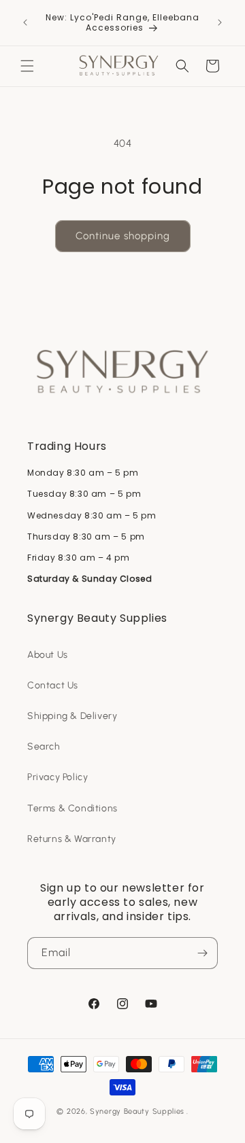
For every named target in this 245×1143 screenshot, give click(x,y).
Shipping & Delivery (72, 716)
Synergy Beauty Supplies (137, 1111)
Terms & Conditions (72, 808)
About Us (47, 655)
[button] (27, 66)
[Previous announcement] (25, 22)
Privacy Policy (57, 777)
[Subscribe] (202, 953)
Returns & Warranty (71, 839)
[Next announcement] (220, 22)
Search (44, 746)
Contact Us (52, 685)
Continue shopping (123, 236)
